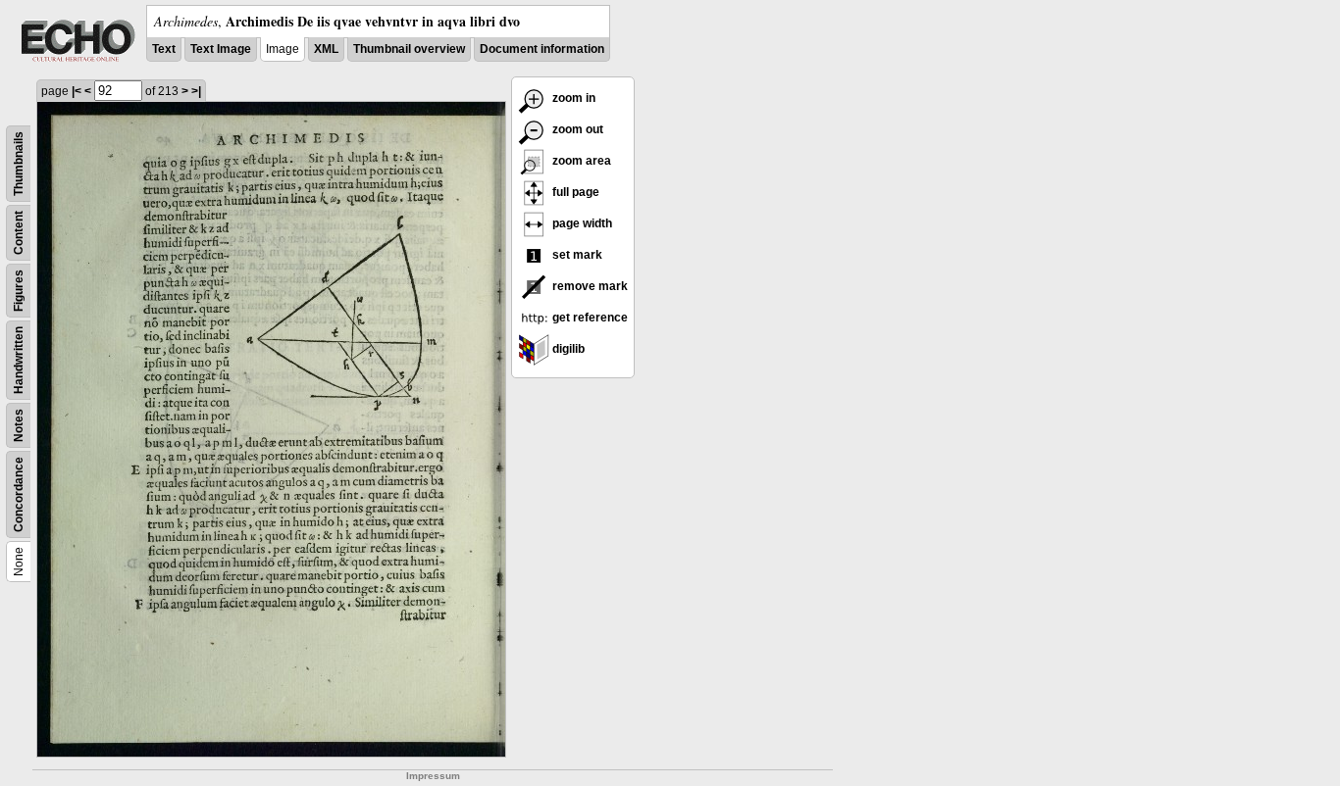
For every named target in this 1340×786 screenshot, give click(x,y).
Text (164, 49)
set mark (575, 255)
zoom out (576, 129)
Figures (19, 291)
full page (574, 192)
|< (76, 91)
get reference (588, 317)
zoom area (580, 161)
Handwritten (19, 360)
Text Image (220, 49)
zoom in (572, 98)
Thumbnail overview (409, 49)
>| (196, 91)
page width (580, 223)
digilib (567, 349)
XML (326, 49)
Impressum (433, 775)
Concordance (19, 494)
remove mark (588, 286)
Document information (542, 49)
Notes (19, 425)
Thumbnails (19, 163)
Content (19, 233)
